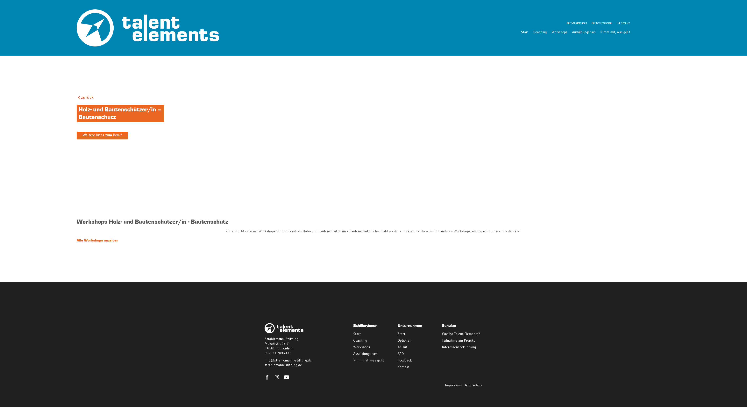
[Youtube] (286, 377)
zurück (87, 98)
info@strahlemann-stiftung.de (288, 361)
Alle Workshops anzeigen (97, 240)
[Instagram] (276, 377)
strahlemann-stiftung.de (283, 365)
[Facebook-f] (267, 377)
